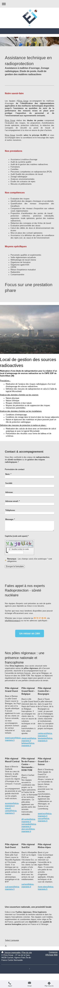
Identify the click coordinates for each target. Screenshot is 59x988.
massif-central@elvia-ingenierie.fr (11, 810)
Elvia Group (23, 101)
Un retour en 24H (29, 633)
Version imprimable (12, 953)
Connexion (53, 952)
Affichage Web (51, 955)
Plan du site (27, 953)
